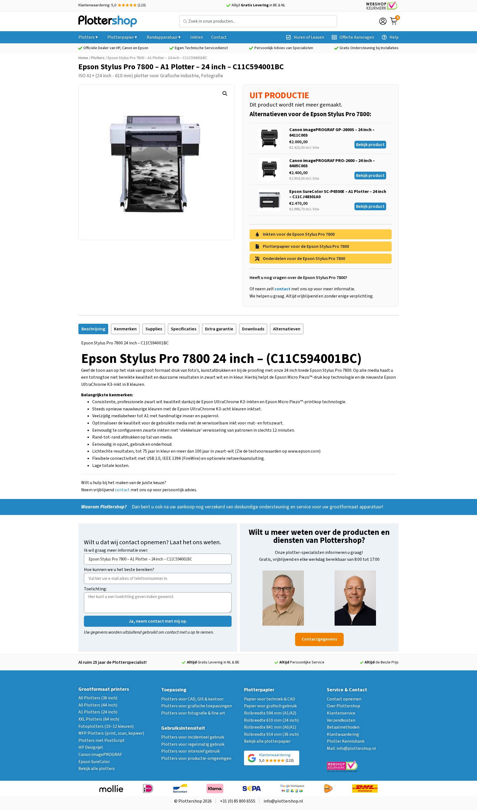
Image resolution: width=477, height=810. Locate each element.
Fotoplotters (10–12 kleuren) (106, 726)
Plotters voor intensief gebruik (190, 751)
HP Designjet (90, 747)
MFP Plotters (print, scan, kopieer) (111, 733)
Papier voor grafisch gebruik (270, 706)
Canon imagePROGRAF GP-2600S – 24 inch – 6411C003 (332, 132)
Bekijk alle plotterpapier (267, 741)
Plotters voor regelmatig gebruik (192, 744)
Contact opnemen (344, 699)
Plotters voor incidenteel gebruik (192, 737)
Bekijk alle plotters (96, 769)
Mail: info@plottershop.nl (351, 748)
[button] (225, 94)
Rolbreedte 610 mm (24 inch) (271, 720)
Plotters (98, 58)
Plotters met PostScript (101, 740)
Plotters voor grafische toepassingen (196, 706)
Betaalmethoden (343, 727)
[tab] (93, 329)
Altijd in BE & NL (258, 5)
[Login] (382, 21)
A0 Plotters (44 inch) (97, 705)
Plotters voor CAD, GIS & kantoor (192, 699)
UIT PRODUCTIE (279, 95)
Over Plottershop (343, 706)
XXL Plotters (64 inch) (98, 719)
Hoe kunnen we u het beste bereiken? (119, 570)
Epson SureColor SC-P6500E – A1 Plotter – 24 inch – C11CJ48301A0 (337, 194)
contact (122, 490)
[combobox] (258, 21)
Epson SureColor (94, 762)
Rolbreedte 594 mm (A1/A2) (270, 713)
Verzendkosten (341, 720)
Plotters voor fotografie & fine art (193, 713)
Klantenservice (341, 713)
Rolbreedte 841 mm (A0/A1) (270, 727)
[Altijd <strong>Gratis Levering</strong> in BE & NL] (228, 5)
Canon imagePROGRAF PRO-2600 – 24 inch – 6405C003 (332, 163)
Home (83, 58)
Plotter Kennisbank (345, 741)
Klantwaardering (343, 734)
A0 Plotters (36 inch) (97, 698)
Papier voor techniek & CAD (269, 699)
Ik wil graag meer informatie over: (116, 550)
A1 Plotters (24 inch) (97, 712)
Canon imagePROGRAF (100, 754)
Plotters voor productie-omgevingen (196, 758)
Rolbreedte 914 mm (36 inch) (271, 734)
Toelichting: (95, 589)
